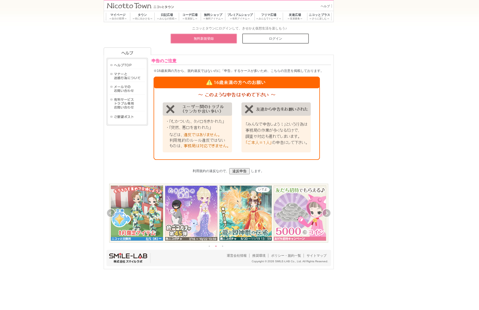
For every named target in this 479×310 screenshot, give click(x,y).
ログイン (275, 39)
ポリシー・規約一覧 (286, 256)
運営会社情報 (237, 256)
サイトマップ (317, 256)
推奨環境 (259, 256)
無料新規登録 (204, 39)
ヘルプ (325, 6)
